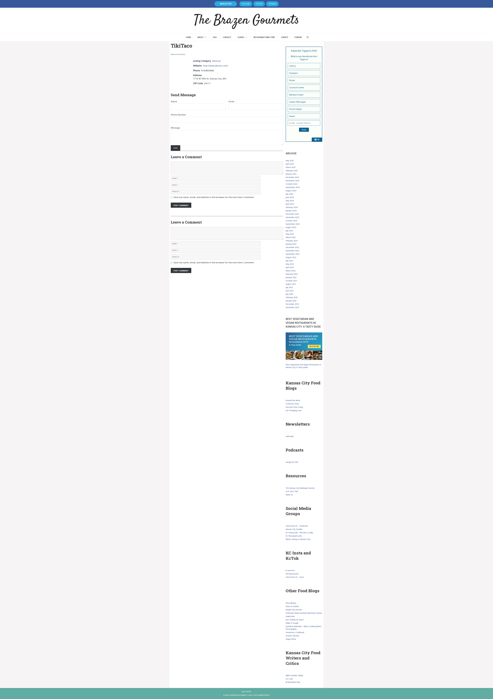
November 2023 (292, 217)
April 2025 (290, 164)
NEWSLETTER (225, 4)
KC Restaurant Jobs (294, 536)
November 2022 (292, 250)
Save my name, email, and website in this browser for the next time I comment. (214, 197)
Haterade (289, 436)
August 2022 (291, 257)
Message (175, 127)
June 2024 (290, 197)
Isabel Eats (290, 616)
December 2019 (292, 304)
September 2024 (293, 187)
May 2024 (290, 200)
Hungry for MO (292, 462)
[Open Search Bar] (307, 37)
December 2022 (292, 247)
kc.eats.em (290, 570)
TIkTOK (259, 4)
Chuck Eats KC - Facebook (297, 526)
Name (174, 101)
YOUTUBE (246, 4)
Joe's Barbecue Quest (295, 619)
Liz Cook (289, 679)
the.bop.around (292, 573)
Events (284, 37)
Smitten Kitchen (292, 635)
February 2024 (292, 207)
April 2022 (290, 267)
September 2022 (293, 254)
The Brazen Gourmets (246, 20)
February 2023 (292, 240)
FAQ (214, 37)
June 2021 (290, 290)
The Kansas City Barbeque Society (300, 488)
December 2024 (292, 177)
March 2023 (291, 237)
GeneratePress (264, 695)
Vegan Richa (291, 639)
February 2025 (292, 170)
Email (231, 101)
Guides (241, 37)
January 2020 (291, 300)
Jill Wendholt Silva (293, 682)
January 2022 (291, 277)
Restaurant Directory (264, 37)
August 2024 (291, 190)
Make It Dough (292, 623)
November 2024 (292, 180)
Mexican (216, 60)
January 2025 (291, 174)
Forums (298, 37)
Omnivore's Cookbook (295, 632)
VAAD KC (289, 494)
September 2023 (293, 224)
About (200, 37)
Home (188, 37)
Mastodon (246, 692)
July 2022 (289, 260)
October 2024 (291, 184)
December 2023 (292, 214)
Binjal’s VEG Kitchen (294, 609)
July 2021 (289, 287)
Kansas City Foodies (294, 529)
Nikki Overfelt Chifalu (294, 675)
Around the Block (293, 400)
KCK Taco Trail (292, 491)
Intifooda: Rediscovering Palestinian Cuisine (304, 613)
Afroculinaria (291, 603)
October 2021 (291, 280)
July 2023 (289, 230)
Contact (227, 37)
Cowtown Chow (292, 403)
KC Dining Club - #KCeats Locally (299, 532)
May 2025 (290, 160)
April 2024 (290, 204)
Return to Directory (178, 54)
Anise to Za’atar (292, 606)
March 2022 (291, 270)
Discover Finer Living (294, 407)
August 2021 (291, 284)
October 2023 (291, 220)
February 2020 (292, 297)
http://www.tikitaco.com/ (215, 65)
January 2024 (291, 210)
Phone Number (178, 114)
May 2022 (290, 264)
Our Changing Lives (294, 410)
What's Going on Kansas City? (298, 539)
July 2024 (289, 194)
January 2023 (291, 244)
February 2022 (292, 274)
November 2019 (292, 307)
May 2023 (290, 234)
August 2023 (291, 227)
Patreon (272, 4)
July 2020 (289, 294)
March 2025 (291, 167)
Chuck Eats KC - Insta (295, 577)
